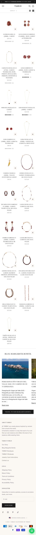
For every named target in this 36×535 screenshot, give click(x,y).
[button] (31, 530)
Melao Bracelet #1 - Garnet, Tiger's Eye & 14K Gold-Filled (9, 306)
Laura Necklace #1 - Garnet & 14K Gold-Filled (27, 206)
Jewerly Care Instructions (10, 457)
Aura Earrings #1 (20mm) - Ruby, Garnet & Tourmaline (27, 70)
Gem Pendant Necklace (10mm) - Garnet (27, 108)
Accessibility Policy (8, 482)
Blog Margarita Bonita (8, 448)
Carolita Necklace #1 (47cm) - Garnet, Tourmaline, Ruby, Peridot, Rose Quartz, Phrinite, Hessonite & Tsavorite (9, 72)
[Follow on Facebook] (3, 512)
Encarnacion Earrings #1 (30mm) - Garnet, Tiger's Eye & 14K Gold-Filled (9, 207)
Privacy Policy (6, 479)
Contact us (5, 460)
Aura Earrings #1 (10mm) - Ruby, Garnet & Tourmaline (9, 141)
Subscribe (9, 505)
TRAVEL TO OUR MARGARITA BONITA (18, 412)
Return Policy (6, 473)
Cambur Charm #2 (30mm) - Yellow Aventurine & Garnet (9, 175)
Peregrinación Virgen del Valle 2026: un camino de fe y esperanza (14, 384)
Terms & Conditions (8, 476)
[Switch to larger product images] (30, 11)
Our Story (5, 444)
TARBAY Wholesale (8, 454)
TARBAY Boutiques (8, 451)
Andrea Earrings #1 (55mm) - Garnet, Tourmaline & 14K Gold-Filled (9, 240)
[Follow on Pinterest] (13, 512)
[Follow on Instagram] (8, 512)
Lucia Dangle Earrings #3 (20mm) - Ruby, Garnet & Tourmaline (27, 36)
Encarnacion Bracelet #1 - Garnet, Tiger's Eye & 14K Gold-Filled (27, 273)
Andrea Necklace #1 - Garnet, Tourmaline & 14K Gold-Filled (26, 175)
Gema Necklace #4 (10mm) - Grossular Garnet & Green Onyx (26, 141)
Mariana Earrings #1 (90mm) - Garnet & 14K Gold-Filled (26, 306)
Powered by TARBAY (24, 521)
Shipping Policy (7, 470)
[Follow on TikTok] (18, 512)
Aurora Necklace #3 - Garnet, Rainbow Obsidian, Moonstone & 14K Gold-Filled (9, 273)
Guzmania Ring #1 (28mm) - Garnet (9, 35)
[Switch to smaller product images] (33, 11)
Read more (5, 405)
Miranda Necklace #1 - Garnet (9, 108)
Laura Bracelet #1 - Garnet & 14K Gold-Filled (27, 239)
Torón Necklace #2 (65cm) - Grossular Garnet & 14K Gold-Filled (9, 338)
